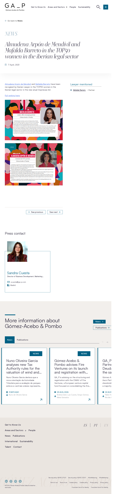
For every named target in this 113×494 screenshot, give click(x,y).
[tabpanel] (56, 376)
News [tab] (9, 340)
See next (54, 212)
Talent (8, 446)
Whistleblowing (92, 477)
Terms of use (54, 482)
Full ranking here (12, 95)
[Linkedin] (6, 481)
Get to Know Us (38, 7)
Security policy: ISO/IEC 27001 (57, 477)
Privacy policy (94, 482)
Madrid (13, 285)
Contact (17, 446)
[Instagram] (10, 481)
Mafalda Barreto (42, 84)
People (73, 7)
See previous (37, 212)
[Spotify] (15, 481)
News (98, 321)
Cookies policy (73, 482)
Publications (101, 327)
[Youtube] (20, 481)
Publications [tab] (22, 340)
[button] (107, 342)
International (11, 441)
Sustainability (84, 7)
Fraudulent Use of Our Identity (80, 487)
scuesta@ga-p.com (18, 282)
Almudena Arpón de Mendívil (18, 84)
